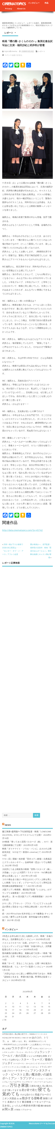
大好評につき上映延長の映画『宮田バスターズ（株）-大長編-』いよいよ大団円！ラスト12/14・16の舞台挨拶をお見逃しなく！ (27, 872)
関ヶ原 (9, 1109)
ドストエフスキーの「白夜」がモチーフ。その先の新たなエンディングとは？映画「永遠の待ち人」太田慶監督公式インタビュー (26, 946)
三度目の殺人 (35, 1085)
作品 (46, 2)
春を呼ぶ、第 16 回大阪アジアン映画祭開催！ (23, 896)
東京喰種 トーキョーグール (36, 1101)
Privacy (8, 8)
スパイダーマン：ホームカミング (25, 1063)
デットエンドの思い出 (20, 1067)
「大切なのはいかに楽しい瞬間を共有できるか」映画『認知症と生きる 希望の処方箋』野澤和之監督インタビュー (26, 977)
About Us (21, 8)
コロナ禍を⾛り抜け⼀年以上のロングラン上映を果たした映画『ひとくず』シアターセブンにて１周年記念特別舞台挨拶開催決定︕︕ (26, 882)
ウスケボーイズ (21, 1048)
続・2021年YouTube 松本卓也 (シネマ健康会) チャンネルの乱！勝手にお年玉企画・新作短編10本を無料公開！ (27, 917)
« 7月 (4, 1020)
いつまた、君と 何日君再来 (26, 1041)
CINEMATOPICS (14, 3)
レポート (8, 32)
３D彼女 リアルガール (23, 1109)
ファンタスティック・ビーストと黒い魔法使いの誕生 (27, 1072)
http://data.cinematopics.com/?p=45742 (22, 530)
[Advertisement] (27, 687)
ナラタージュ (23, 1070)
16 (6, 1010)
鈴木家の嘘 (34, 1105)
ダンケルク (42, 1063)
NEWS (8, 824)
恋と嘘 (19, 1099)
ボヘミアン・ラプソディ (18, 1078)
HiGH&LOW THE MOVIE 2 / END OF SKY (17, 1038)
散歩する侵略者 (32, 1098)
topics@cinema (10, 51)
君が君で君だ (29, 1090)
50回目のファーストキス (38, 1034)
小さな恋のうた (27, 1094)
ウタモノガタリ (38, 1048)
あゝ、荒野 (11, 1041)
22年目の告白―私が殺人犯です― (15, 1034)
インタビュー (34, 2)
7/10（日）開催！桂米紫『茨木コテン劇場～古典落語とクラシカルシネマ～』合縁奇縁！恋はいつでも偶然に (27, 862)
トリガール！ (34, 1067)
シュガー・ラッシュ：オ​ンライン (20, 1052)
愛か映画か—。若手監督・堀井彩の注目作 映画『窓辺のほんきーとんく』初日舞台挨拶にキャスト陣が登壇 (40, 551)
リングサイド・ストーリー (32, 1082)
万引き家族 (19, 1085)
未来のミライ (14, 1101)
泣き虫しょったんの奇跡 (15, 1105)
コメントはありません (13, 55)
